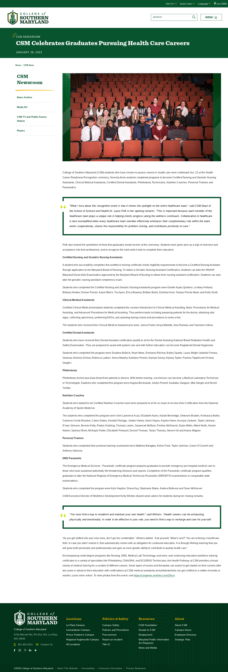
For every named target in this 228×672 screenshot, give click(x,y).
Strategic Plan (182, 639)
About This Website (67, 668)
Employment (145, 634)
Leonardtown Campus (78, 630)
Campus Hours (183, 630)
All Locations (73, 644)
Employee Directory (186, 634)
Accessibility (88, 668)
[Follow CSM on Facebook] (16, 650)
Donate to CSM (147, 630)
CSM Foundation (148, 625)
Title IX (106, 644)
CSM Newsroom (29, 79)
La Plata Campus (75, 625)
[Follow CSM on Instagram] (21, 650)
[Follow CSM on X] (26, 650)
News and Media (148, 647)
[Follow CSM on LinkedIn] (31, 650)
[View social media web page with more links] (36, 650)
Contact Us (46, 644)
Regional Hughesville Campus (82, 639)
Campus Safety (110, 625)
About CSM (181, 625)
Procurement (109, 634)
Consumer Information (110, 668)
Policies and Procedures (115, 630)
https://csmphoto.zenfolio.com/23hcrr (154, 575)
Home (18, 65)
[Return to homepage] (28, 23)
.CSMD (222, 3)
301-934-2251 (25, 644)
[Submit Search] (194, 17)
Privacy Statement (135, 668)
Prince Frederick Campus (80, 634)
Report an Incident (112, 639)
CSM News (29, 65)
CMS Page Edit (8, 600)
